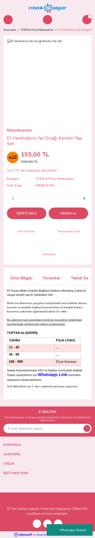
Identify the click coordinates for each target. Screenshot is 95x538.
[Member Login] (47, 19)
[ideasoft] (23, 534)
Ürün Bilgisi (21, 278)
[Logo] (47, 8)
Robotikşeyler (19, 130)
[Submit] (86, 428)
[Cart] (87, 19)
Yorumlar (51, 278)
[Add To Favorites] (33, 242)
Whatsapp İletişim (72, 530)
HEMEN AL (68, 213)
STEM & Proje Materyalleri (55, 179)
